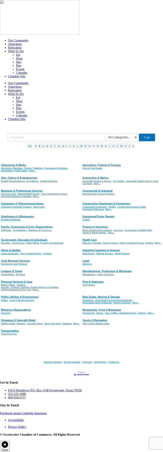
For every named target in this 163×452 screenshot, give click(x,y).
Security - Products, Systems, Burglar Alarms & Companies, (30, 287)
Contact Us (113, 362)
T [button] (109, 146)
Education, (6, 243)
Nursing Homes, (110, 243)
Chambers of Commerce (40, 230)
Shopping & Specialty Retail (18, 320)
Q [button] (98, 146)
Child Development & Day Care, (16, 289)
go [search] (148, 137)
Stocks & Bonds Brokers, (94, 232)
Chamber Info (16, 76)
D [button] (47, 146)
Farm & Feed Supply (92, 168)
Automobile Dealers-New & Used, (142, 181)
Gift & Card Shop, (52, 323)
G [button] (59, 146)
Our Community (18, 40)
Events (20, 69)
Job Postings (100, 362)
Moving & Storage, (122, 302)
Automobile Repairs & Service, (97, 181)
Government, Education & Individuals (24, 239)
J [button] (70, 146)
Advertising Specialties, (12, 168)
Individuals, (6, 230)
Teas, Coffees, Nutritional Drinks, (121, 313)
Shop (19, 58)
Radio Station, (21, 170)
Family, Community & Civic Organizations (27, 226)
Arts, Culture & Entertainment (19, 177)
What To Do (16, 51)
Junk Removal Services (15, 260)
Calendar (21, 72)
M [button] (81, 146)
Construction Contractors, (95, 207)
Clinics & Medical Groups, (131, 243)
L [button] (77, 146)
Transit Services (9, 334)
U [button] (113, 146)
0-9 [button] (29, 146)
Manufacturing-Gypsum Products (98, 194)
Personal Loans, (9, 194)
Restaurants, (88, 313)
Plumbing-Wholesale (10, 219)
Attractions (15, 44)
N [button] (85, 146)
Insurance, (118, 230)
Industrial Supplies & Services (101, 250)
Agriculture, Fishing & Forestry (101, 165)
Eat (18, 54)
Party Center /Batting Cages (96, 323)
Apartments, (88, 300)
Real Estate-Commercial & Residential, (113, 300)
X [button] (125, 146)
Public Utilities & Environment (19, 296)
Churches (6, 313)
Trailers (86, 219)
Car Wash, (87, 183)
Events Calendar (72, 362)
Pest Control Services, (31, 253)
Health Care (89, 239)
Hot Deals (87, 362)
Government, (18, 243)
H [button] (63, 146)
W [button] (121, 146)
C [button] (43, 146)
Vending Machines (48, 181)
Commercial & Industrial (97, 190)
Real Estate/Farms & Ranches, (97, 302)
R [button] (102, 146)
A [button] (35, 146)
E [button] (51, 146)
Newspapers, (7, 170)
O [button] (89, 146)
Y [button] (129, 146)
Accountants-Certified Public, (138, 230)
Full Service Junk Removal (14, 264)
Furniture (47, 253)
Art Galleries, (32, 181)
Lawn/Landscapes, (10, 253)
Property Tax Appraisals (51, 243)
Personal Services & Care (16, 281)
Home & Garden (10, 250)
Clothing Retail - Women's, (13, 323)
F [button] (55, 146)
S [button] (105, 146)
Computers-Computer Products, (16, 207)
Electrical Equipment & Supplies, (16, 196)
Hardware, (67, 323)
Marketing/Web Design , (29, 194)
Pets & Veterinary (93, 281)
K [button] (74, 146)
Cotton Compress (105, 274)
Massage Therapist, (92, 243)
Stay (18, 62)
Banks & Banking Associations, (97, 230)
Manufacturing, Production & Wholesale (107, 271)
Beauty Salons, (8, 285)
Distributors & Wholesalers (17, 216)
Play (18, 65)
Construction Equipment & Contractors (106, 203)
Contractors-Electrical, (93, 209)
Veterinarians (88, 285)
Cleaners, (21, 285)
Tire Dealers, (119, 181)
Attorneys (87, 264)
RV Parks (20, 274)
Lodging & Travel (11, 271)
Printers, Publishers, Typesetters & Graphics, (46, 168)
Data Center (39, 207)
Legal (85, 260)
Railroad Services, (105, 253)
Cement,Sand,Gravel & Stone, (132, 207)
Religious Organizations (16, 309)
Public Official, (32, 243)
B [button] (39, 146)
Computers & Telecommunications (22, 203)
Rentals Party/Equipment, (13, 181)
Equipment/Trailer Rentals (98, 216)
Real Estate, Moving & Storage (101, 296)
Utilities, (4, 300)
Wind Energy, (88, 253)
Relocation (14, 47)
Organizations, (20, 230)
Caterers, (142, 313)
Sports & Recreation (94, 320)
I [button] (66, 146)
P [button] (93, 146)
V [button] (117, 146)
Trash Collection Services (21, 300)
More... (32, 170)
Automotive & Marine (95, 177)
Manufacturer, (89, 274)
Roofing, (112, 207)
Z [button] (133, 146)
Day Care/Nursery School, (54, 194)
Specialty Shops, (35, 323)
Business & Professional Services (22, 190)
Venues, (100, 313)
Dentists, (149, 243)
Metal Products (122, 253)
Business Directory (53, 362)
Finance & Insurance (95, 226)
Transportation (10, 330)
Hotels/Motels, (8, 274)
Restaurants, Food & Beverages (101, 309)
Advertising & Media (13, 165)
